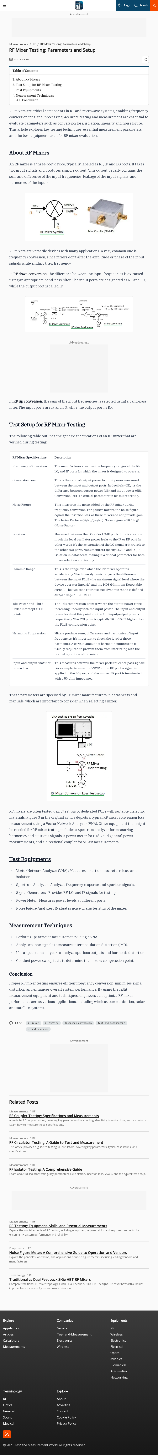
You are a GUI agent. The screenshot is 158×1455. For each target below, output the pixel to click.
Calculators (11, 1340)
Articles (8, 1334)
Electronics (64, 1340)
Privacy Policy (66, 1423)
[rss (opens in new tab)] (7, 1434)
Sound (7, 1417)
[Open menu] (4, 5)
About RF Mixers (28, 79)
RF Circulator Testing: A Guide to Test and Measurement (56, 1142)
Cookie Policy (66, 1417)
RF (34, 44)
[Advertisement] (79, 27)
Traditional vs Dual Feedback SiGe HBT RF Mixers (50, 1279)
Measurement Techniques (35, 95)
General (62, 1328)
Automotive (118, 1371)
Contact (62, 1411)
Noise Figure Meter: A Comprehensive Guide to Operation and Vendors (68, 1252)
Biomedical (118, 1365)
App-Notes (11, 1328)
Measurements (18, 44)
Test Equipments (28, 90)
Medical (8, 1423)
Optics (114, 1353)
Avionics (116, 1359)
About (61, 1399)
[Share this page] (145, 59)
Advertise (63, 1405)
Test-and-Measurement (74, 1334)
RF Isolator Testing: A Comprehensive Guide (45, 1169)
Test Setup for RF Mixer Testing (39, 85)
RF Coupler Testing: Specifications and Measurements (54, 1115)
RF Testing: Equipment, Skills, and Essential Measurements (58, 1225)
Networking (119, 1377)
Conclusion (30, 100)
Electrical (116, 1347)
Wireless (63, 1347)
